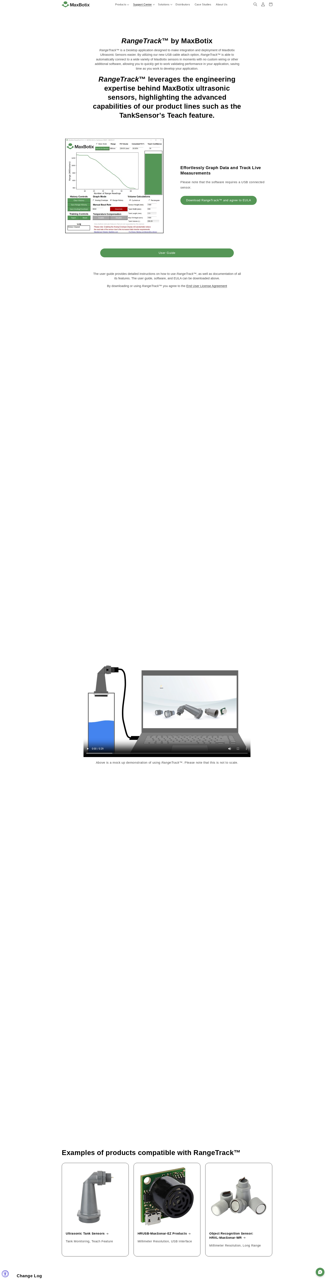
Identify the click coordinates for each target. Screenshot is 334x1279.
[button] (143, 4)
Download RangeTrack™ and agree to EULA (218, 200)
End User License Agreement (206, 286)
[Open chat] (320, 1272)
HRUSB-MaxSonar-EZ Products (162, 1233)
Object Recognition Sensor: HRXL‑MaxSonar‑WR (231, 1235)
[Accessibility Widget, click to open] (5, 1273)
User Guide (167, 252)
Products (120, 4)
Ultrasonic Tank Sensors (85, 1233)
